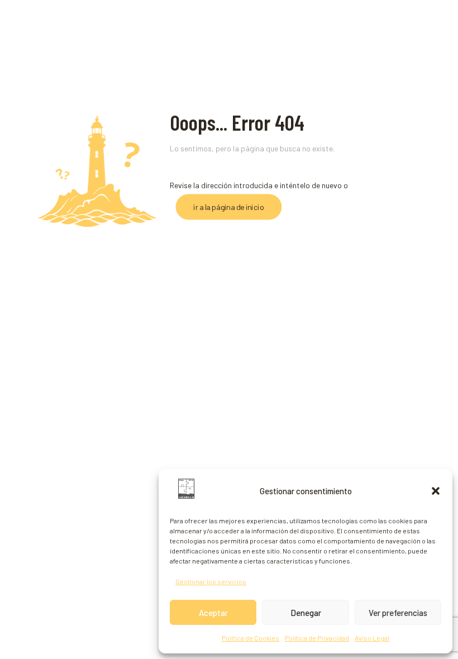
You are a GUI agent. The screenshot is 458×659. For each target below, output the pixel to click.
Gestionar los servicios (210, 581)
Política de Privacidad (317, 638)
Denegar (305, 613)
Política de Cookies (250, 638)
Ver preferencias (398, 613)
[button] (435, 490)
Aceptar (213, 613)
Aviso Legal (372, 638)
